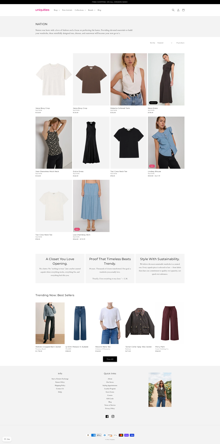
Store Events (110, 391)
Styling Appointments (110, 385)
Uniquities (112, 439)
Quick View (54, 102)
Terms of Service (110, 405)
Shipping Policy (60, 385)
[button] (56, 10)
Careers (110, 395)
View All (110, 359)
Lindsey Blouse (154, 171)
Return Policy (60, 382)
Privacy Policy (110, 408)
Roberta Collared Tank (120, 108)
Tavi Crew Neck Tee (118, 171)
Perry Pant (160, 347)
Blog (110, 401)
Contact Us (60, 388)
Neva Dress (153, 108)
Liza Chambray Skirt (81, 235)
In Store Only (50, 341)
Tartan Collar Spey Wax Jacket (138, 347)
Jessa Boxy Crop (43, 108)
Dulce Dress (78, 171)
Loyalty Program (110, 388)
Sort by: (152, 43)
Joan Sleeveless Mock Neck (47, 171)
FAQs (60, 391)
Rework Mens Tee (102, 347)
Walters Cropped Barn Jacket (48, 347)
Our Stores (110, 382)
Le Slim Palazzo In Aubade (77, 347)
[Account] (178, 10)
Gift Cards (110, 398)
